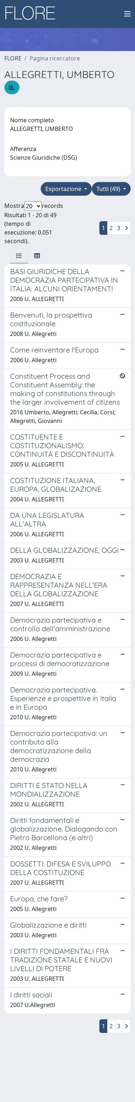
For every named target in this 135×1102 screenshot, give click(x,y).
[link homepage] (32, 14)
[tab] (19, 255)
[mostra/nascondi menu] (127, 14)
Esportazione (64, 189)
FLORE (13, 58)
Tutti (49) (109, 189)
